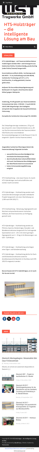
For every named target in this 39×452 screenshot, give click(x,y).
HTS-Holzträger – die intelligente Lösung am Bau (20, 31)
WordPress (17, 443)
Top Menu (8, 2)
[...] (9, 369)
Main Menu (9, 47)
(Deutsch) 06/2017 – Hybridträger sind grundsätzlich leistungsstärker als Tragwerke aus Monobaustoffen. (26, 406)
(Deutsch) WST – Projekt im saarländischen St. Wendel (25, 375)
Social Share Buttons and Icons (15, 448)
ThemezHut (5, 445)
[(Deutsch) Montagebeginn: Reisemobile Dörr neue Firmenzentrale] (19, 345)
